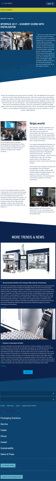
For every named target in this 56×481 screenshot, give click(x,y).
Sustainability (7, 448)
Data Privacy (10, 405)
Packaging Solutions (10, 418)
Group (4, 436)
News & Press (7, 454)
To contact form (8, 465)
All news (28, 372)
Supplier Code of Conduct (29, 405)
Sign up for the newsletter (11, 477)
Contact (3, 405)
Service (4, 424)
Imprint (18, 405)
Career (4, 442)
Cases (4, 430)
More (4, 307)
